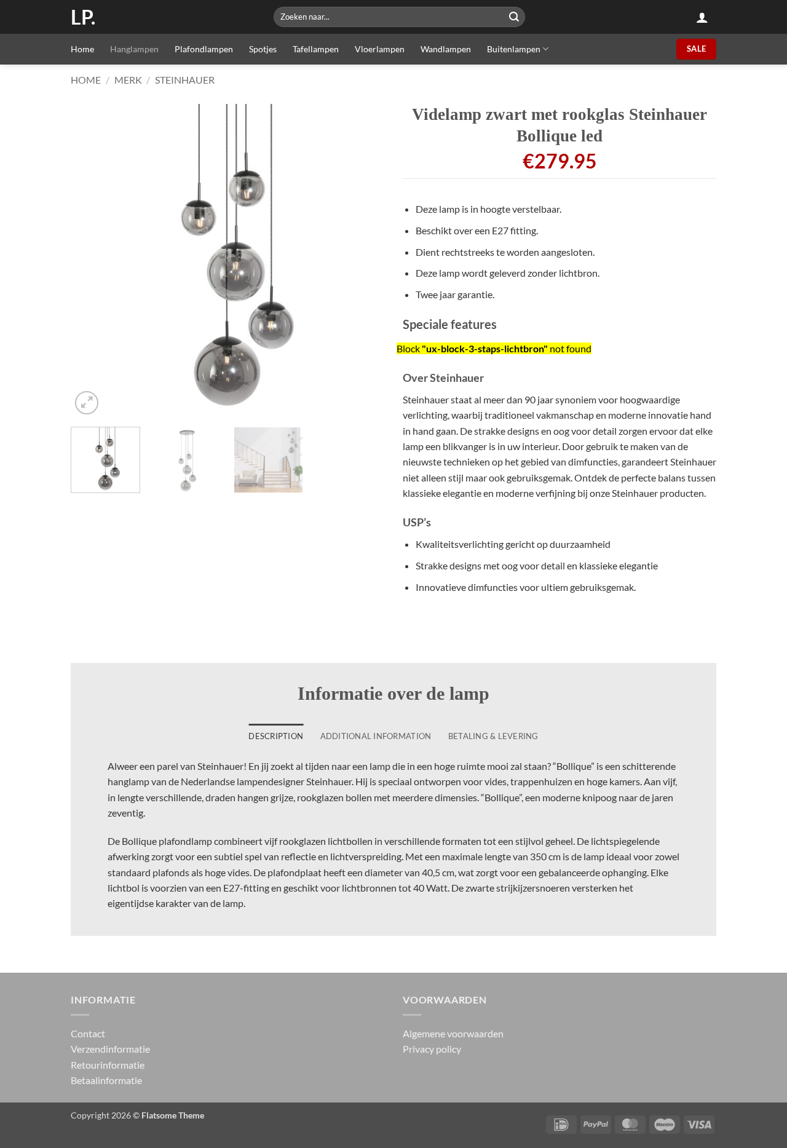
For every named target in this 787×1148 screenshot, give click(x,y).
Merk (128, 79)
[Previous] (92, 260)
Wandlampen (446, 49)
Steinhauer (185, 79)
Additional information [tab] (376, 736)
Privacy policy (432, 1049)
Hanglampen (134, 49)
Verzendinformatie (110, 1049)
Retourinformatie (107, 1065)
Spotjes (263, 49)
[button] (702, 17)
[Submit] (514, 17)
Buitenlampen (513, 49)
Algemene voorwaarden (453, 1033)
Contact (88, 1033)
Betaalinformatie (106, 1080)
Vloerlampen (380, 49)
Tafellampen (316, 49)
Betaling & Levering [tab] (493, 736)
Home (82, 49)
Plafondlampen (204, 49)
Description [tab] (275, 736)
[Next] (363, 260)
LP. (83, 17)
